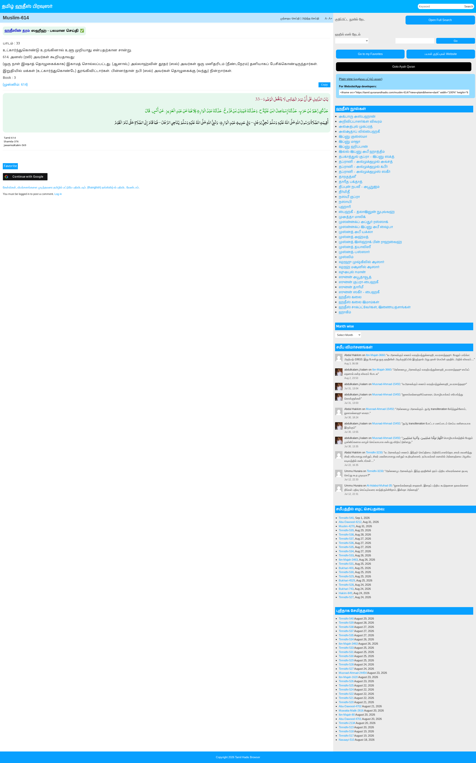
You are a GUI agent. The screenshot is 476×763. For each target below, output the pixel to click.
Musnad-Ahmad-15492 (386, 384)
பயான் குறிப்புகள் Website (441, 54)
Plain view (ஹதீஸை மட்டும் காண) (360, 79)
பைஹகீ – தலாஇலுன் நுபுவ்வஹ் (367, 212)
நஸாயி (345, 202)
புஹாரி (345, 207)
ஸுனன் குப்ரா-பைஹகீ (358, 282)
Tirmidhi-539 (346, 530)
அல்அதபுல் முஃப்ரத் (356, 126)
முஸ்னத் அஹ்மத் (354, 237)
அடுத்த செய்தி (310, 18)
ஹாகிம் (345, 312)
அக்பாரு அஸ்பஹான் (357, 116)
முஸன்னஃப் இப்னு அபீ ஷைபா (366, 227)
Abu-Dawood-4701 (350, 718)
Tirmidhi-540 (346, 517)
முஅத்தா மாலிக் (352, 217)
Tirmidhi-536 (346, 542)
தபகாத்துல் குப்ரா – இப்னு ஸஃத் (366, 156)
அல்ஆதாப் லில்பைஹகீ (359, 131)
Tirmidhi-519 (346, 727)
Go (455, 40)
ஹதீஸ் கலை (350, 297)
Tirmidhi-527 (346, 597)
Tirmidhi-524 (346, 689)
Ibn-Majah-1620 (348, 677)
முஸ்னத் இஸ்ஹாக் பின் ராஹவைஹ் (370, 242)
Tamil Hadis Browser (247, 757)
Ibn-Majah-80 (347, 714)
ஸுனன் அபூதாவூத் (355, 277)
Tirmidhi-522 (346, 693)
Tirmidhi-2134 (347, 723)
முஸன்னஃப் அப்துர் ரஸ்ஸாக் (363, 222)
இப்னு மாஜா (349, 141)
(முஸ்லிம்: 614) (15, 85)
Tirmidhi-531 (346, 563)
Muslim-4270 (347, 526)
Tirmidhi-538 (346, 534)
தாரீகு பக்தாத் (350, 182)
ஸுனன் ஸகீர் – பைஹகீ (359, 292)
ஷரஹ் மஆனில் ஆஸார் (359, 267)
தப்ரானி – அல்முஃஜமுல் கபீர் (363, 166)
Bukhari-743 (346, 588)
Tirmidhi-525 (346, 685)
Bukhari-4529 (347, 580)
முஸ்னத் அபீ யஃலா (356, 232)
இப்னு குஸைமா (353, 136)
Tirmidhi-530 (346, 572)
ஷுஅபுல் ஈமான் (352, 272)
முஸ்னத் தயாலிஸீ (355, 247)
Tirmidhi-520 (346, 702)
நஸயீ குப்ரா (349, 197)
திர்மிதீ (344, 192)
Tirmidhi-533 (346, 555)
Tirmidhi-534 (346, 551)
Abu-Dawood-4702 (350, 706)
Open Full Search (440, 20)
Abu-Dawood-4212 (350, 521)
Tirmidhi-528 (346, 584)
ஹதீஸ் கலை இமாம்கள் (359, 302)
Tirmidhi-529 (346, 576)
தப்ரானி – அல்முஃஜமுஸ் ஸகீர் (364, 171)
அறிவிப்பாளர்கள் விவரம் (360, 121)
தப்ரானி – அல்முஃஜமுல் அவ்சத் (366, 161)
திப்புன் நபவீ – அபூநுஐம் (359, 187)
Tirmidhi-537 (346, 538)
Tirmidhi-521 (346, 697)
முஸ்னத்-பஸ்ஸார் (354, 252)
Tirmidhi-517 (346, 735)
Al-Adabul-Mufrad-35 (379, 485)
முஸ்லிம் (346, 257)
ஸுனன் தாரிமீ (351, 287)
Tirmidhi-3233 (374, 452)
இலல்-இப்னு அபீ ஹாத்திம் (362, 151)
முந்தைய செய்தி (290, 18)
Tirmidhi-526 (346, 681)
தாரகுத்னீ (347, 176)
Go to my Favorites (370, 54)
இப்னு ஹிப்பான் (353, 146)
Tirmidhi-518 (346, 731)
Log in (58, 193)
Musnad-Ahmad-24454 (353, 672)
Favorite (10, 166)
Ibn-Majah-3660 (375, 355)
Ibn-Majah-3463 (348, 559)
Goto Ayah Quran (403, 66)
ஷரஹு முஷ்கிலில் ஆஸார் (361, 262)
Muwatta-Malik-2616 (351, 710)
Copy (324, 85)
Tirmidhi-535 (346, 547)
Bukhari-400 (346, 568)
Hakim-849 (345, 593)
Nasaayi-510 (346, 739)
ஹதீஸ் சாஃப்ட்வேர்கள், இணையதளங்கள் (375, 307)
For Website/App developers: (358, 86)
